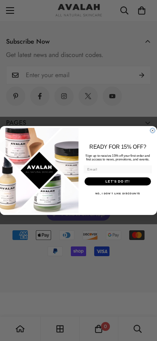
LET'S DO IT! (117, 181)
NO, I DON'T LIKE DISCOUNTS (117, 193)
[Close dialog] (152, 130)
